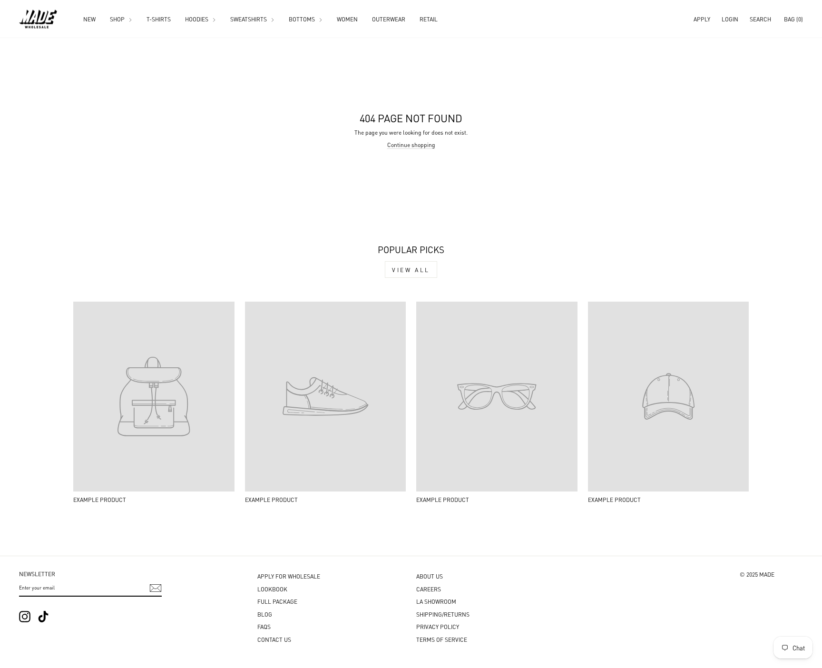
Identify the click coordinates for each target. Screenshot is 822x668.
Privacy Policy (437, 626)
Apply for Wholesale (288, 575)
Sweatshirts (249, 18)
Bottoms (302, 18)
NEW (89, 18)
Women (347, 18)
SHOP (118, 18)
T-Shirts (159, 18)
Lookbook (272, 588)
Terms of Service (441, 639)
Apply (702, 18)
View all (411, 269)
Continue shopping (411, 144)
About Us (429, 575)
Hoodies (197, 18)
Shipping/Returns (443, 614)
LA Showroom (436, 601)
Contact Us (274, 639)
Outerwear (388, 18)
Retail (429, 18)
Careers (428, 588)
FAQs (264, 626)
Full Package (277, 601)
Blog (264, 614)
